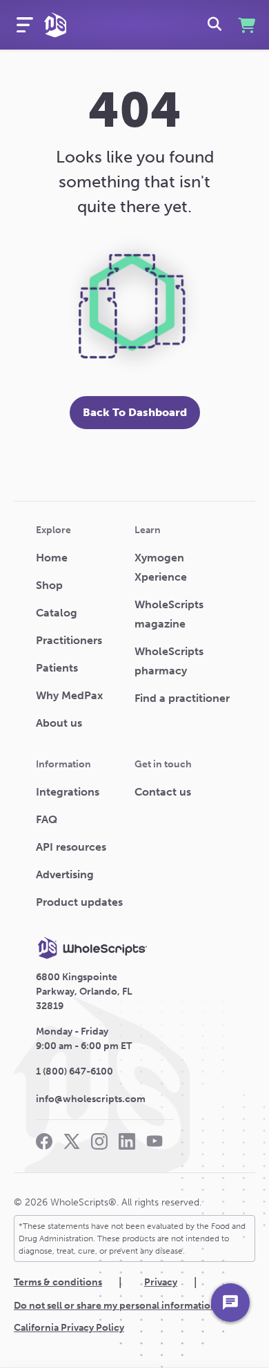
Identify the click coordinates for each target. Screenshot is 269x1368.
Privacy (160, 1282)
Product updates (79, 902)
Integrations (67, 791)
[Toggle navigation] (25, 25)
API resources (71, 846)
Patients (57, 667)
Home (52, 557)
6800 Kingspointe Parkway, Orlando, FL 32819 (84, 991)
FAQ (46, 819)
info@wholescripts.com (91, 1099)
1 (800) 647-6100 (74, 1071)
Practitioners (69, 640)
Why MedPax (69, 695)
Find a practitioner (182, 698)
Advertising (65, 874)
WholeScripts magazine (168, 614)
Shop (49, 585)
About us (59, 722)
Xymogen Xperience (160, 567)
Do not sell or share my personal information (115, 1306)
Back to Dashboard (135, 412)
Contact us (162, 791)
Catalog (56, 612)
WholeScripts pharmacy (168, 661)
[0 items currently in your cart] (245, 25)
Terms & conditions (58, 1282)
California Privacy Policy (69, 1328)
